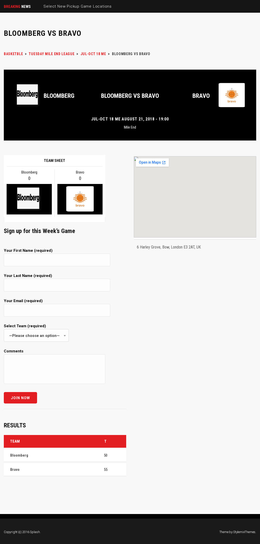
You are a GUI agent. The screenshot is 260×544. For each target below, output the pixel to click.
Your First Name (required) (28, 250)
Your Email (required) (23, 301)
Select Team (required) (32, 331)
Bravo (201, 95)
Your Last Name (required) (28, 275)
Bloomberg (59, 95)
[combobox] (36, 335)
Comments (13, 351)
